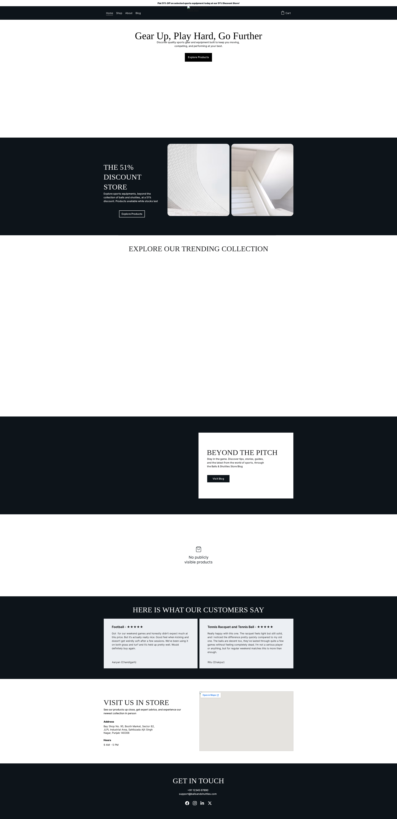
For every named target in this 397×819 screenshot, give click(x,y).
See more (123, 322)
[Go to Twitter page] (210, 803)
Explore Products (198, 57)
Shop (119, 13)
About (128, 13)
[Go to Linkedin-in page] (202, 803)
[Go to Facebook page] (187, 803)
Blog (138, 13)
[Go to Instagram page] (195, 803)
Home (109, 13)
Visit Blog (218, 478)
